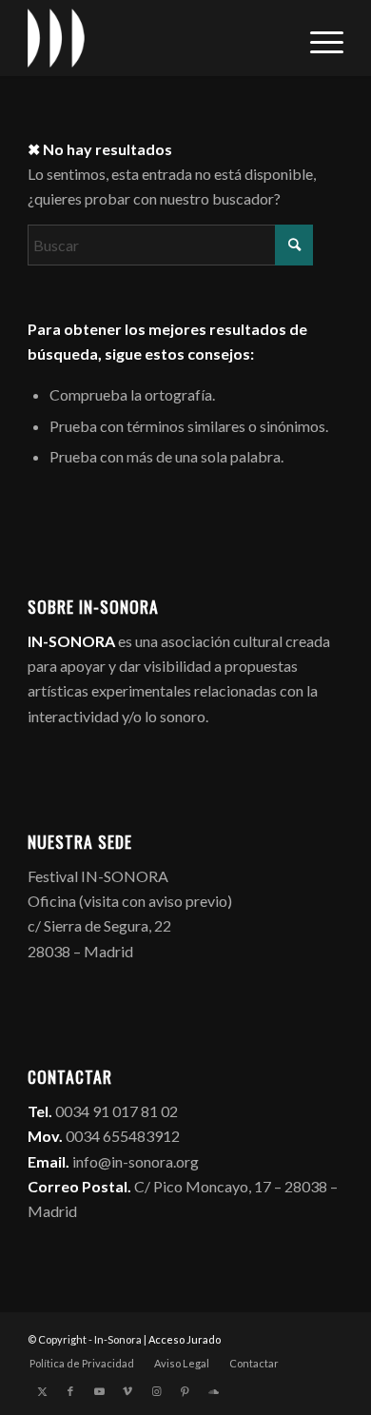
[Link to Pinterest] (184, 1391)
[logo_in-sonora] (154, 38)
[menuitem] (317, 38)
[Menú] (317, 38)
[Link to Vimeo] (127, 1391)
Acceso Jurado (184, 1339)
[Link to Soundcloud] (213, 1391)
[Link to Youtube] (99, 1391)
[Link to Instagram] (156, 1391)
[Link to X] (42, 1391)
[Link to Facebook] (70, 1391)
